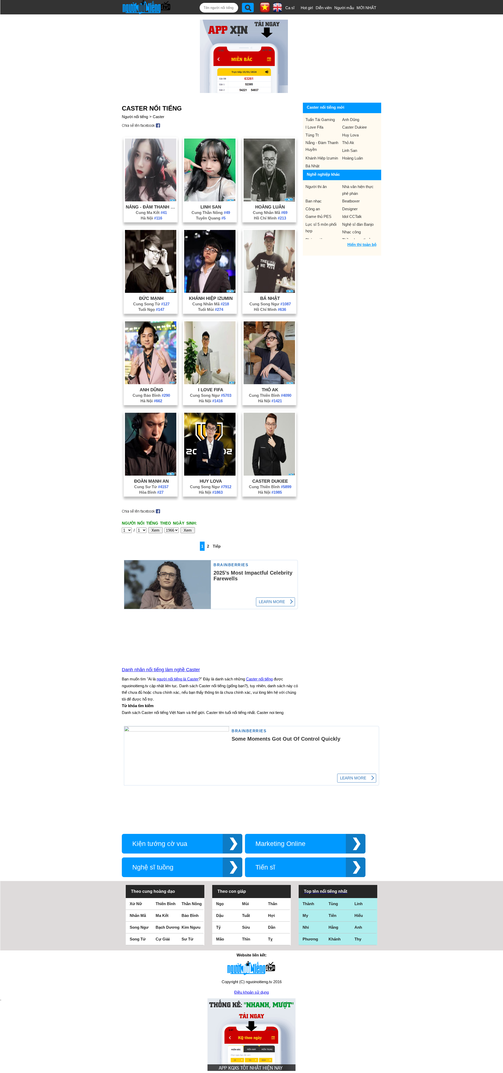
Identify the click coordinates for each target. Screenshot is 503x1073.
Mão (220, 939)
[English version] (277, 10)
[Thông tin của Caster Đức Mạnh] (150, 291)
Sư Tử (187, 939)
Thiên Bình (166, 903)
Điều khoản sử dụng (251, 992)
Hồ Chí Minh (270, 218)
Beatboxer (351, 201)
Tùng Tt (312, 135)
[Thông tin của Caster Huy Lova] (210, 474)
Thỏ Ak (270, 389)
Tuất (246, 915)
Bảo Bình (190, 915)
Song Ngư (139, 927)
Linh (358, 903)
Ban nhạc (313, 201)
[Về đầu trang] (498, 1068)
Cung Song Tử (151, 304)
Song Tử (138, 939)
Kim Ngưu (191, 927)
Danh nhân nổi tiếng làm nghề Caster (161, 669)
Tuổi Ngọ (151, 309)
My (305, 915)
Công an (312, 209)
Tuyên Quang (211, 218)
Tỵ (270, 939)
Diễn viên (324, 7)
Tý (218, 927)
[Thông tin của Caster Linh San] (210, 200)
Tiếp (217, 546)
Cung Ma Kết (151, 212)
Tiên (332, 915)
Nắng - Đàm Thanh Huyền (151, 207)
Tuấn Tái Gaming (320, 119)
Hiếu (358, 915)
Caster (158, 116)
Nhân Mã (138, 915)
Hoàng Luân (270, 207)
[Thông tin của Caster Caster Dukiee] (269, 474)
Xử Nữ (136, 903)
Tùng (333, 903)
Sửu (246, 927)
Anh (358, 927)
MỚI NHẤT (366, 7)
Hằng (333, 927)
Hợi (271, 915)
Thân (272, 903)
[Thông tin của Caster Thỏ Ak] (269, 383)
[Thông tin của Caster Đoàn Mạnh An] (150, 474)
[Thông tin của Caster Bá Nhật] (269, 291)
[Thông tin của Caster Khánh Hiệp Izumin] (210, 291)
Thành (308, 903)
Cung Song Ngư (270, 304)
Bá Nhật (270, 298)
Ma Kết (162, 915)
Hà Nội (151, 218)
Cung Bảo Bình (151, 395)
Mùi (245, 903)
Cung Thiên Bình (270, 395)
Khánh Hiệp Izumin (211, 298)
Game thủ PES (318, 216)
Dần (271, 927)
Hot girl (307, 7)
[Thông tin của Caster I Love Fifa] (210, 383)
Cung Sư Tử (151, 487)
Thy (357, 939)
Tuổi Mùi (210, 309)
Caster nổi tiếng (259, 679)
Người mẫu (344, 7)
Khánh (335, 939)
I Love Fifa (210, 389)
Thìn (246, 939)
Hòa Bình (151, 492)
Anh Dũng (151, 389)
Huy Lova (211, 481)
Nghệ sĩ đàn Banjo (358, 224)
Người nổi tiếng (135, 116)
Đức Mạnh (151, 298)
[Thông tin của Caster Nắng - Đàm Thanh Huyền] (150, 200)
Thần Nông (192, 903)
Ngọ (220, 903)
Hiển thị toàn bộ (361, 244)
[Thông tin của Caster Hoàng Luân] (269, 200)
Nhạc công (351, 232)
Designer (350, 209)
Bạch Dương (167, 927)
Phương (310, 939)
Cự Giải (163, 939)
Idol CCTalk (352, 216)
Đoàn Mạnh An (151, 481)
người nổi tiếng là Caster (178, 679)
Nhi (306, 927)
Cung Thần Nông (211, 212)
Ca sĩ (289, 7)
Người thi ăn (316, 186)
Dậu (219, 915)
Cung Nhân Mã (270, 212)
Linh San (210, 207)
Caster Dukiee (270, 481)
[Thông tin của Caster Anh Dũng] (150, 383)
